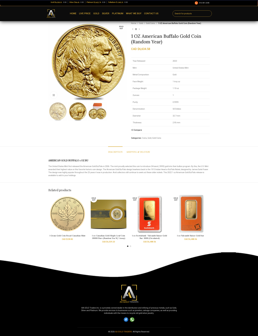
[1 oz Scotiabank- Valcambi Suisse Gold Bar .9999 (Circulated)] (149, 214)
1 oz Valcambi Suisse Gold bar (190, 235)
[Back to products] (136, 29)
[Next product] (139, 29)
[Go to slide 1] (127, 246)
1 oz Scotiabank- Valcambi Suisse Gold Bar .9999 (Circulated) (149, 237)
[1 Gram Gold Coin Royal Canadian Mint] (67, 214)
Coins (144, 138)
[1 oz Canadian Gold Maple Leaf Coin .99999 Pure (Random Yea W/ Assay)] (108, 214)
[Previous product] (132, 29)
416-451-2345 (204, 3)
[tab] (115, 150)
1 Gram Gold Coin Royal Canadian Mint (67, 235)
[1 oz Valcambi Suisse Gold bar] (190, 214)
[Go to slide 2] (130, 246)
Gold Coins (150, 23)
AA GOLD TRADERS (123, 332)
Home (133, 23)
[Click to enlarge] (53, 95)
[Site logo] (51, 13)
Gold (141, 23)
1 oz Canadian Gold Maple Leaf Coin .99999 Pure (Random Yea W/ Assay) (108, 237)
